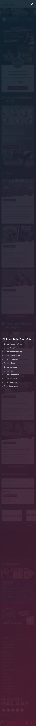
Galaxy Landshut (10, 367)
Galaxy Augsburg (11, 382)
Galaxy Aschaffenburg (13, 351)
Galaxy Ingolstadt (11, 359)
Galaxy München (11, 378)
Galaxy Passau (9, 370)
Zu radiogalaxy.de (11, 386)
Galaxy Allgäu (9, 363)
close (32, 4)
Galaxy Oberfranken (12, 355)
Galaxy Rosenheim (11, 374)
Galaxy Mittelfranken (12, 347)
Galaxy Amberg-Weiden (13, 344)
